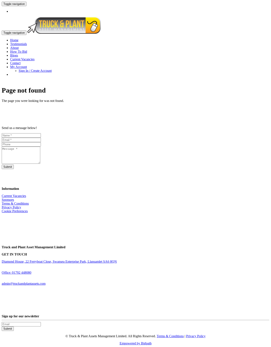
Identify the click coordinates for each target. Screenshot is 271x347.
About (14, 48)
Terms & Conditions (15, 203)
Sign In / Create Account (35, 70)
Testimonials (18, 44)
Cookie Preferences (15, 211)
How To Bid (18, 51)
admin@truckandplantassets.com (24, 283)
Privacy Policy (11, 207)
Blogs (14, 55)
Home (14, 40)
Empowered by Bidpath (136, 343)
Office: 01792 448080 (16, 272)
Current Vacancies (22, 59)
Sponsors (8, 199)
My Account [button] (18, 67)
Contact (15, 63)
